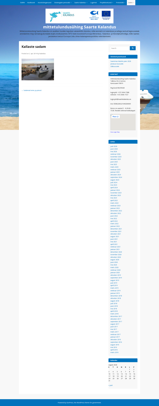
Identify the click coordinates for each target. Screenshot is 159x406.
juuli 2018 (113, 303)
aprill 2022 (114, 221)
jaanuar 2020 (115, 272)
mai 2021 (113, 242)
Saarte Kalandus (80, 3)
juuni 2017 (114, 327)
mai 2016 (113, 347)
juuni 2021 (114, 239)
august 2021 (114, 236)
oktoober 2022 (115, 213)
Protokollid (120, 3)
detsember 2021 (116, 229)
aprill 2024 (114, 187)
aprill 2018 (114, 311)
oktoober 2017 (115, 319)
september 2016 (116, 342)
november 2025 (115, 157)
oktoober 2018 (115, 298)
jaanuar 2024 (115, 190)
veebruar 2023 (115, 206)
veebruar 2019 (115, 291)
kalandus (42, 53)
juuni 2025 (114, 162)
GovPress (70, 403)
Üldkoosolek (114, 66)
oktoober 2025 (115, 159)
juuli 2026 (113, 146)
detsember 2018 (116, 296)
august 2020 (114, 260)
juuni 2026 (114, 149)
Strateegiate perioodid (62, 3)
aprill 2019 (114, 285)
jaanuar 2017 (115, 337)
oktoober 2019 (115, 275)
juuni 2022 (114, 216)
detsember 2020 (116, 252)
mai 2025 (113, 164)
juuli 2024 (113, 182)
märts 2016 (114, 352)
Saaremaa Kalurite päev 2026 (120, 61)
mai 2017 (113, 329)
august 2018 (114, 301)
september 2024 (116, 177)
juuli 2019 (113, 283)
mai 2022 (113, 218)
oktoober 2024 (115, 175)
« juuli (110, 385)
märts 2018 (114, 314)
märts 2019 (114, 288)
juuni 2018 (114, 306)
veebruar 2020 (115, 270)
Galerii (130, 3)
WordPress (80, 403)
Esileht (22, 3)
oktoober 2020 (115, 257)
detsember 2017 (116, 316)
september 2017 (116, 321)
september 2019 (116, 278)
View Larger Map (115, 132)
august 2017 (114, 324)
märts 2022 (114, 224)
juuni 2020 (114, 262)
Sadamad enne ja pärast (32, 90)
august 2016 (114, 345)
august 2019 (114, 280)
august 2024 (114, 180)
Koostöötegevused (44, 3)
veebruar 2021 (115, 247)
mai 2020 (113, 265)
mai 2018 (113, 309)
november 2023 (115, 193)
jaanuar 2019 (115, 293)
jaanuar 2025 (115, 172)
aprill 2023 (114, 200)
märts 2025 (114, 167)
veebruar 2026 (115, 154)
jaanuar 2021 (115, 249)
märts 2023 (114, 203)
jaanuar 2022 (115, 226)
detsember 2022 (116, 211)
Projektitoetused (106, 3)
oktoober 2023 (115, 195)
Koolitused (31, 3)
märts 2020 (114, 267)
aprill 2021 (114, 244)
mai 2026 (113, 151)
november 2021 (115, 231)
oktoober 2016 (115, 339)
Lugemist (93, 3)
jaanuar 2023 (115, 208)
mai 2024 (113, 185)
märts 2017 (114, 332)
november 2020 (115, 254)
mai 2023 (113, 198)
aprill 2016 (114, 350)
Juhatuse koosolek (116, 64)
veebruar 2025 (115, 170)
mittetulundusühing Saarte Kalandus (79, 27)
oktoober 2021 (115, 234)
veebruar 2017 (115, 334)
